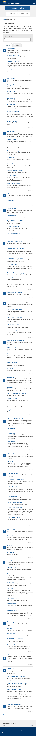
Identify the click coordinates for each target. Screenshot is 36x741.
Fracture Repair (11, 278)
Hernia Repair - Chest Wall (14, 317)
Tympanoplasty (11, 645)
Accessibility (26, 730)
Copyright (4, 732)
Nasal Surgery (11, 453)
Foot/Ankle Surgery (12, 264)
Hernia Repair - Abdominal (14, 309)
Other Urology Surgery (14, 517)
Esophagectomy (11, 215)
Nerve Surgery (11, 461)
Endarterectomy (11, 208)
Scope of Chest (11, 561)
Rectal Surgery (11, 546)
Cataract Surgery (11, 139)
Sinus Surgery (10, 582)
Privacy (14, 730)
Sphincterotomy (11, 603)
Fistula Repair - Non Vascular (15, 258)
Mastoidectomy (12, 433)
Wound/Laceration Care (14, 704)
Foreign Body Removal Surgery (15, 273)
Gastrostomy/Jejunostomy (14, 292)
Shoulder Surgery (11, 567)
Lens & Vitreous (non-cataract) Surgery (17, 393)
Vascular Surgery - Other (14, 689)
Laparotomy (10, 387)
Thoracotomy (10, 628)
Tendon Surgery (11, 622)
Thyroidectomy (11, 633)
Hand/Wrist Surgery (12, 301)
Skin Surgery (10, 588)
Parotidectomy (11, 529)
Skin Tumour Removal (13, 598)
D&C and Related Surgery (14, 194)
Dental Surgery (11, 200)
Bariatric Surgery (12, 78)
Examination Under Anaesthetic (15, 220)
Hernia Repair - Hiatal (13, 324)
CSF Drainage (11, 131)
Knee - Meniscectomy (13, 354)
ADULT (7, 45)
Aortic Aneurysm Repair (13, 61)
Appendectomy (11, 70)
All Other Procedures (13, 55)
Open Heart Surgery (13, 473)
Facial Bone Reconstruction (14, 241)
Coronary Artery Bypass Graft (15, 170)
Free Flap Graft (11, 283)
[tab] (7, 45)
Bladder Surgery (11, 91)
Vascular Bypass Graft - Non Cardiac (17, 683)
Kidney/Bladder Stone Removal (15, 341)
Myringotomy (11, 441)
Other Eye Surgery (12, 496)
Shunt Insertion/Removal (14, 574)
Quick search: (8, 36)
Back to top (30, 74)
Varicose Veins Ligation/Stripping (16, 676)
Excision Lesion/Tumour (13, 233)
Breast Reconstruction (13, 111)
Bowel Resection (11, 98)
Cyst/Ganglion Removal (13, 184)
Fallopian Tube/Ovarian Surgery (15, 248)
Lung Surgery (10, 410)
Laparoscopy (10, 377)
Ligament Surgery (12, 398)
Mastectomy (11, 428)
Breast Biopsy (11, 104)
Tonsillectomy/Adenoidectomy (15, 638)
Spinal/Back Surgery (12, 610)
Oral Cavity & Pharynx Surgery (16, 479)
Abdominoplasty (11, 48)
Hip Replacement (12, 331)
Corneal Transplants (12, 164)
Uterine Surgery (12, 655)
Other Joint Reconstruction (15, 502)
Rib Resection (11, 552)
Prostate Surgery (11, 536)
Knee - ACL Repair (12, 347)
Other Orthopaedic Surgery (15, 507)
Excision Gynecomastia (13, 226)
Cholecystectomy (11, 146)
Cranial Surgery (11, 175)
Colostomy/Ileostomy (13, 151)
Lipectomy (10, 405)
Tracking (20, 730)
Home (4, 20)
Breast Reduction (12, 121)
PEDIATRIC (16, 45)
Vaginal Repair (11, 668)
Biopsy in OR (10, 85)
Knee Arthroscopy (12, 362)
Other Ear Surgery (12, 486)
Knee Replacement (12, 369)
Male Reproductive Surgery (15, 418)
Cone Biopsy (10, 157)
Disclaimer (8, 730)
